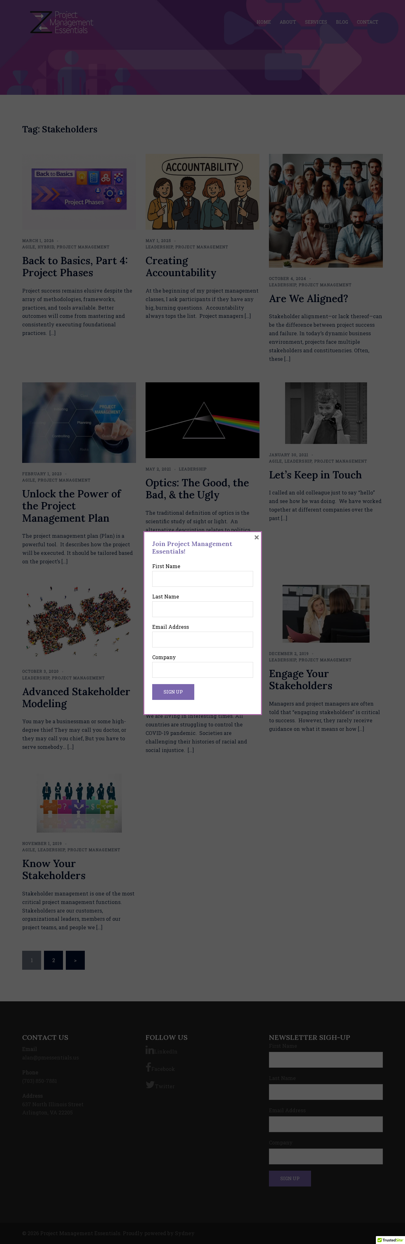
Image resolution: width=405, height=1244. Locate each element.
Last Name (165, 596)
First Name (166, 566)
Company (164, 657)
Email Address (170, 626)
